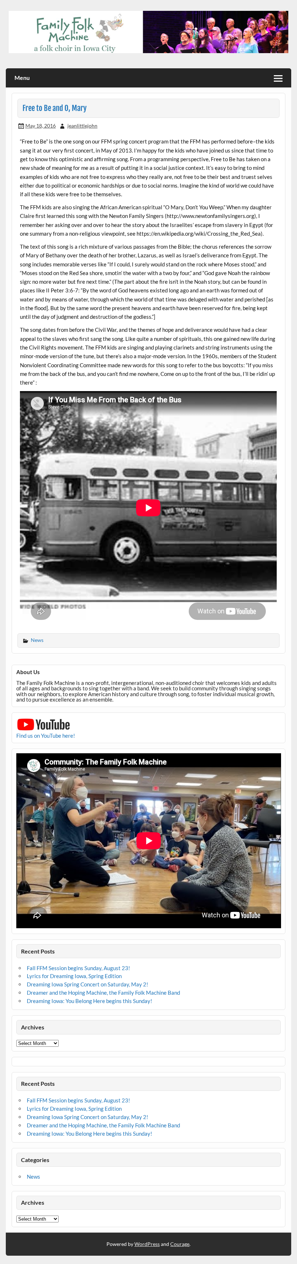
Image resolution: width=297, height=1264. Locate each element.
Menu (22, 77)
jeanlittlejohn (82, 126)
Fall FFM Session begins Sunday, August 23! (78, 968)
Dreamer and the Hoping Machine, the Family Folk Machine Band (103, 992)
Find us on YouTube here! (45, 735)
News (37, 640)
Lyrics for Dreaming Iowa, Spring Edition (74, 976)
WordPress (147, 1244)
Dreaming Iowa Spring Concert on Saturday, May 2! (87, 984)
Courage (179, 1244)
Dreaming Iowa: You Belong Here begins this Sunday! (89, 1001)
